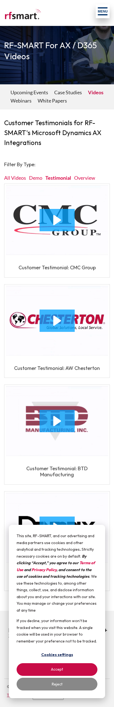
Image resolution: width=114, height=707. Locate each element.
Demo (35, 178)
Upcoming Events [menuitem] (29, 92)
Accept (57, 669)
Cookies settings (57, 654)
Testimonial (58, 178)
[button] (57, 220)
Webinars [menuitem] (21, 101)
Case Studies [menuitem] (68, 92)
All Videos (15, 178)
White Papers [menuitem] (52, 101)
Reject (57, 684)
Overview (84, 178)
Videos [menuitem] (95, 92)
